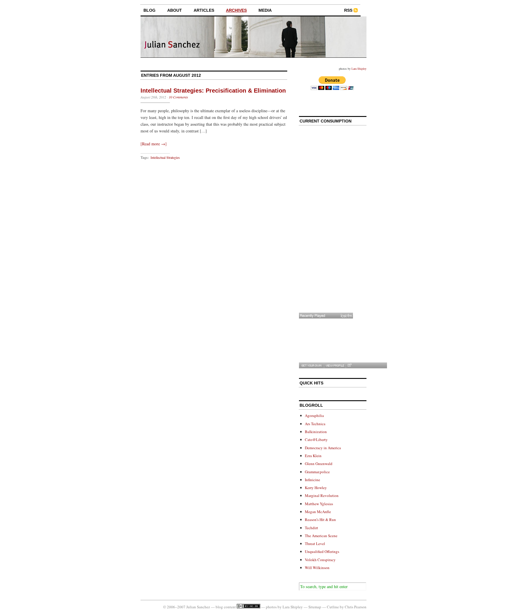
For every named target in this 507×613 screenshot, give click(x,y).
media (265, 10)
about (174, 10)
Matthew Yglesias (319, 503)
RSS (348, 10)
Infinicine (312, 479)
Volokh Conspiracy (320, 559)
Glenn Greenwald (318, 463)
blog (149, 10)
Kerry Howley (316, 487)
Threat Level (315, 543)
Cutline (333, 606)
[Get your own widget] (311, 365)
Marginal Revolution (322, 495)
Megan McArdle (318, 511)
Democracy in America (323, 447)
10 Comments (178, 97)
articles (204, 10)
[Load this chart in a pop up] (349, 365)
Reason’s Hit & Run (320, 519)
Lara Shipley (358, 69)
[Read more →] (154, 144)
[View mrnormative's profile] (335, 365)
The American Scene (321, 535)
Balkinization (316, 431)
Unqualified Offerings (322, 551)
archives (236, 10)
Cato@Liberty (316, 439)
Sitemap (314, 606)
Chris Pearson (355, 606)
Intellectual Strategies (165, 157)
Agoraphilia (314, 415)
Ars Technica (315, 423)
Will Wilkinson (317, 567)
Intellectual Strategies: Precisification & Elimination (213, 90)
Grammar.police (317, 471)
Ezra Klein (313, 455)
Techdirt (311, 527)
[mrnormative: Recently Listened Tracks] (326, 316)
